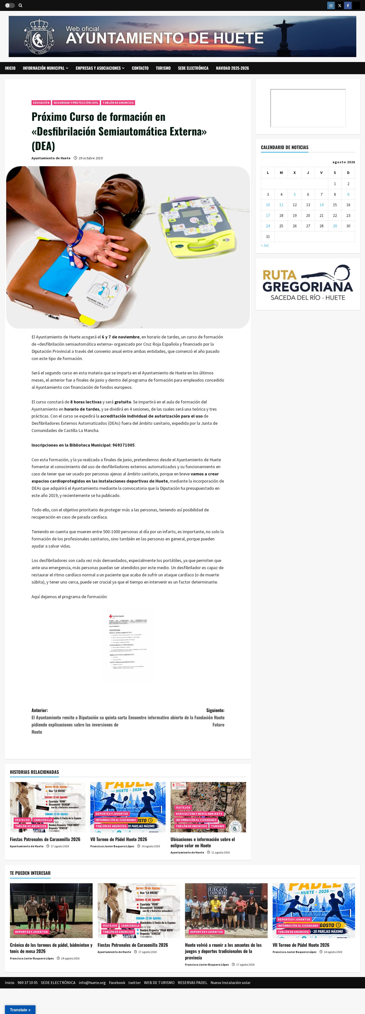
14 (322, 204)
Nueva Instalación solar (231, 982)
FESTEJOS (22, 820)
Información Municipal (44, 68)
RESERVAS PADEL (192, 982)
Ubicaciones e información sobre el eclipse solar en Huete (203, 842)
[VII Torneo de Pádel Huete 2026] (128, 807)
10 (268, 204)
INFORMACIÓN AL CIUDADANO (116, 820)
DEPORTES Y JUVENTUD (112, 814)
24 (268, 225)
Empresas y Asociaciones (98, 68)
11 (281, 204)
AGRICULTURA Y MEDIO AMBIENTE (199, 814)
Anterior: (79, 721)
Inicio (10, 68)
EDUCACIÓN (41, 102)
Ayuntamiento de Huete (51, 158)
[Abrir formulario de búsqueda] (20, 5)
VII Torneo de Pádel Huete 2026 (118, 839)
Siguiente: (176, 717)
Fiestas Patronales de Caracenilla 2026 (45, 839)
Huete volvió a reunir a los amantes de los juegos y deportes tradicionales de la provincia (223, 951)
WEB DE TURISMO (159, 982)
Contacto (140, 68)
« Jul (265, 244)
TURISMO (163, 68)
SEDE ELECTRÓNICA (193, 68)
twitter (134, 982)
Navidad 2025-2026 (232, 68)
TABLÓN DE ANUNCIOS (118, 102)
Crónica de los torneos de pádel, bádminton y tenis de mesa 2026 (51, 948)
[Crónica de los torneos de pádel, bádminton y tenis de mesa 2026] (51, 910)
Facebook (117, 982)
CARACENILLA (43, 820)
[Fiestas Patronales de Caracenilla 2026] (47, 807)
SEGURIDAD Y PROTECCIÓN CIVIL (76, 102)
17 (268, 215)
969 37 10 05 (28, 982)
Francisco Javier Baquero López (112, 846)
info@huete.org (92, 982)
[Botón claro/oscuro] (10, 5)
